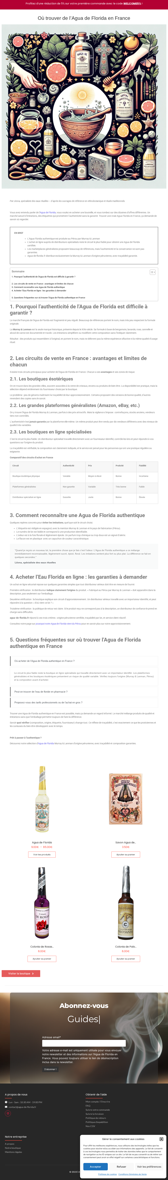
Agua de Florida (48, 212)
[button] (161, 1139)
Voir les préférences (149, 1166)
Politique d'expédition (97, 1122)
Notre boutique (13, 1147)
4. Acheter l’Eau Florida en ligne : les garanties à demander (39, 290)
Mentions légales (13, 1152)
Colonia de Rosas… (42, 947)
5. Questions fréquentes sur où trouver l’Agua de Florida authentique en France (48, 297)
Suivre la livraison (95, 1113)
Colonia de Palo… (125, 947)
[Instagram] (8, 1113)
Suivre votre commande (98, 1109)
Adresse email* (51, 1037)
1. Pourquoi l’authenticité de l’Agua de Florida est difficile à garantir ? (43, 276)
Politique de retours (96, 1118)
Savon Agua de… (126, 842)
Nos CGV (90, 1126)
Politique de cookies (107, 1174)
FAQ (88, 1105)
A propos (9, 1143)
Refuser (121, 1166)
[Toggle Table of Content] (151, 272)
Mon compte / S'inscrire (98, 1101)
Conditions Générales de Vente (132, 1174)
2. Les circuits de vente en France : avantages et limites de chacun (43, 283)
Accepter (95, 1166)
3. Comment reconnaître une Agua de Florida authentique (38, 287)
